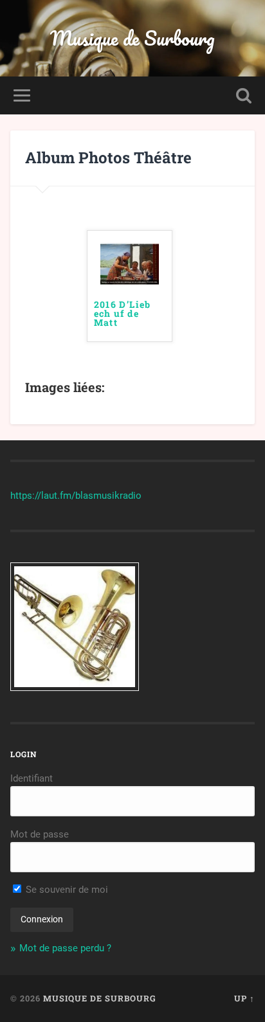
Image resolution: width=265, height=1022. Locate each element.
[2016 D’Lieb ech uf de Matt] (129, 282)
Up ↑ (244, 998)
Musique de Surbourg (132, 38)
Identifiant (31, 778)
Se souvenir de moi (65, 889)
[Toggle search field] (243, 95)
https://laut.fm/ (42, 495)
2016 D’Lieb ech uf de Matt (122, 314)
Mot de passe (39, 834)
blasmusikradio (108, 495)
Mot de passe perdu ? (65, 948)
